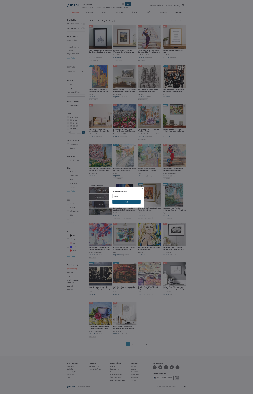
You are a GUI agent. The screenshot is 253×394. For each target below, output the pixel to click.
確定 (126, 202)
